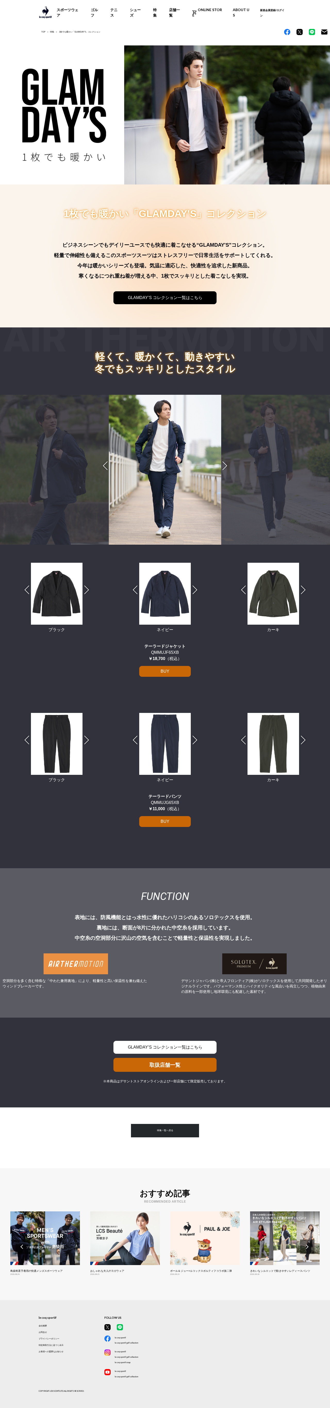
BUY (165, 671)
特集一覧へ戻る (165, 1130)
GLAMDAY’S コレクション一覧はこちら (165, 297)
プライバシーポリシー (49, 1338)
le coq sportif (120, 1337)
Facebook (287, 32)
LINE (312, 32)
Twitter (299, 32)
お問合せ (43, 1332)
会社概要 (43, 1325)
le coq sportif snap (122, 1362)
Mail (324, 32)
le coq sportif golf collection (126, 1342)
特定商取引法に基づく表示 (51, 1345)
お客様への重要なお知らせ (51, 1351)
